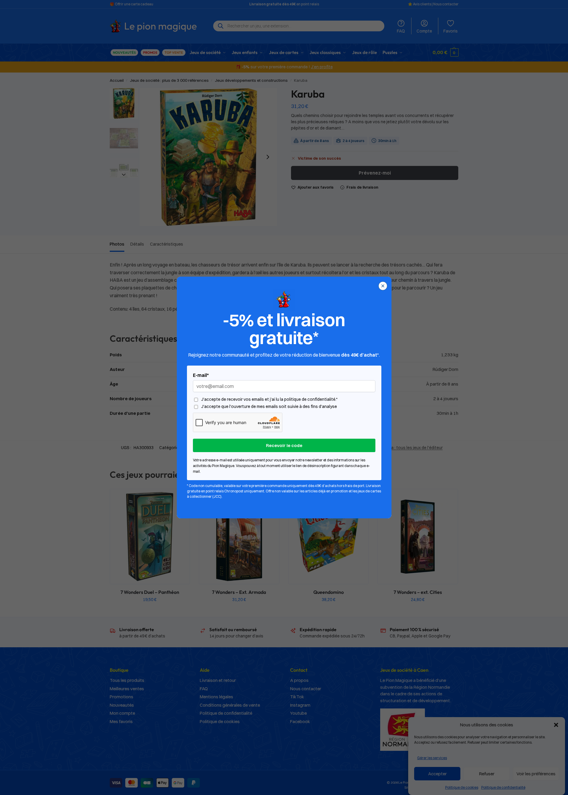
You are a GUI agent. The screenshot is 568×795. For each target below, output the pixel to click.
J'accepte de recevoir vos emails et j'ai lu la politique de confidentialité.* (269, 399)
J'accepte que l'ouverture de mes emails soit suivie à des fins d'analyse (269, 406)
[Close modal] (382, 285)
